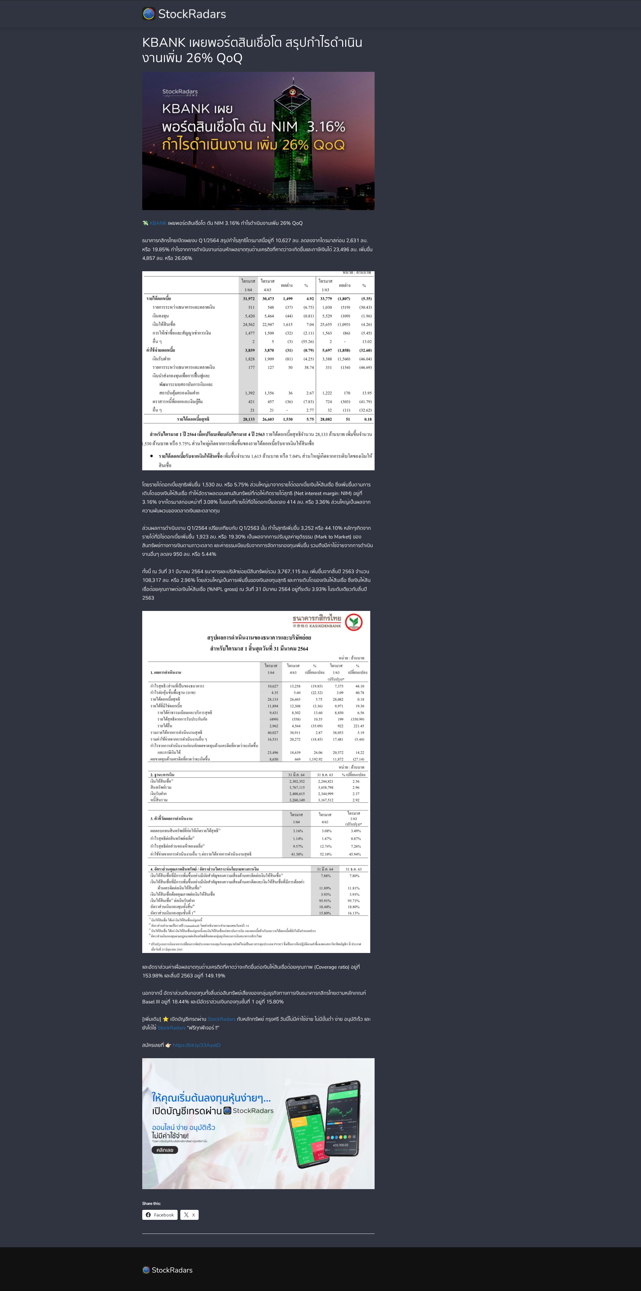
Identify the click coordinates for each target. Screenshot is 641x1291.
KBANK (158, 223)
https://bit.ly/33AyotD (197, 1045)
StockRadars (222, 1019)
